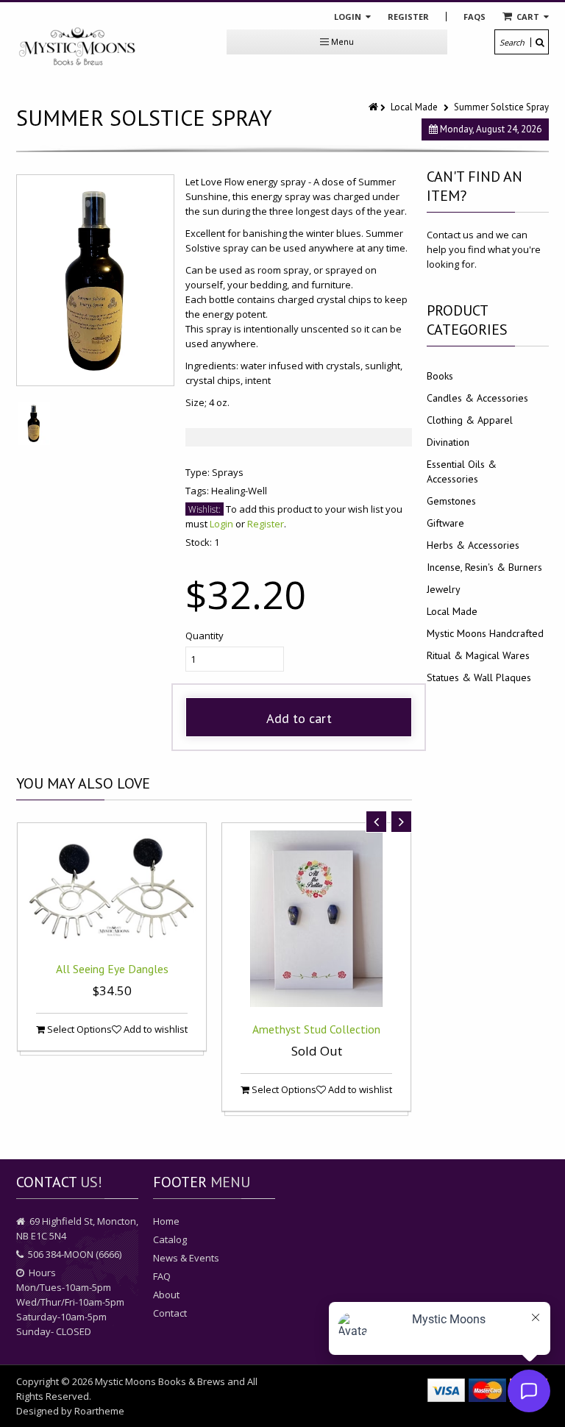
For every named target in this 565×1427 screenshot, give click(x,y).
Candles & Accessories (477, 398)
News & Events (186, 1257)
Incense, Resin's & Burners (484, 567)
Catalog (170, 1239)
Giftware (445, 523)
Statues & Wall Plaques (479, 677)
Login (348, 16)
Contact (170, 1313)
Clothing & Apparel (470, 420)
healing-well (239, 490)
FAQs (474, 16)
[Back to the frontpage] (374, 107)
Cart (527, 16)
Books (440, 375)
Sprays (228, 472)
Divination (448, 442)
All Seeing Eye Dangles (112, 968)
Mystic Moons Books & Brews (160, 1381)
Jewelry (444, 589)
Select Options (78, 1029)
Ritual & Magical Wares (478, 655)
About (166, 1294)
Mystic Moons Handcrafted (485, 633)
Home (166, 1221)
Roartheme (99, 1410)
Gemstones (451, 501)
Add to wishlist (154, 1029)
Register (408, 16)
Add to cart (299, 718)
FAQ (162, 1276)
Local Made (414, 107)
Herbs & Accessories (473, 545)
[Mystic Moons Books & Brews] (77, 47)
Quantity (204, 635)
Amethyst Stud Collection (316, 1029)
